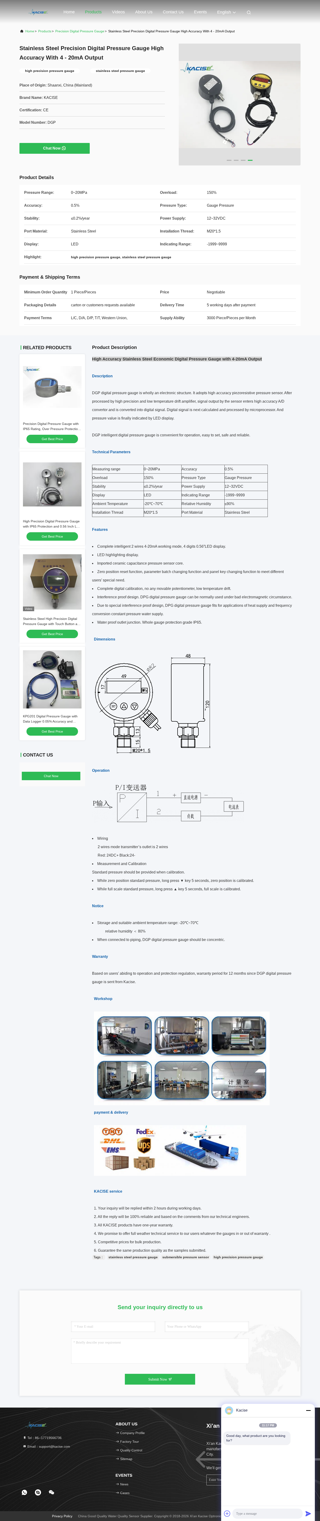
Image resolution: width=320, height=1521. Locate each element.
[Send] (308, 1513)
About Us (144, 12)
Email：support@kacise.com (48, 1446)
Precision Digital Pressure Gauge (79, 31)
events (200, 12)
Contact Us (173, 12)
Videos (118, 12)
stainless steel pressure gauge (133, 1257)
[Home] (38, 12)
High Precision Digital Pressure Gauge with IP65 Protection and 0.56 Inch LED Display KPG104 (52, 526)
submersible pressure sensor (185, 1257)
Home (69, 12)
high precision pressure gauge (238, 1257)
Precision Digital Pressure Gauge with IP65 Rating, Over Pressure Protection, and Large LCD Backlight (52, 429)
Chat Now (51, 148)
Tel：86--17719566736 (44, 1438)
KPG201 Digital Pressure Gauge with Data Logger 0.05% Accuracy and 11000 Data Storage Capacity (50, 721)
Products (93, 12)
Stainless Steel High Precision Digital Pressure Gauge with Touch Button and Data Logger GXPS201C (52, 624)
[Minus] (308, 1410)
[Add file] (227, 1513)
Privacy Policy (62, 1516)
